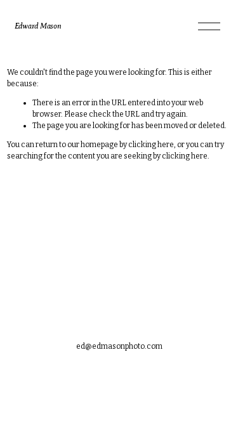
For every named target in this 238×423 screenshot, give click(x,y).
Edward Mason (38, 26)
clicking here (151, 144)
